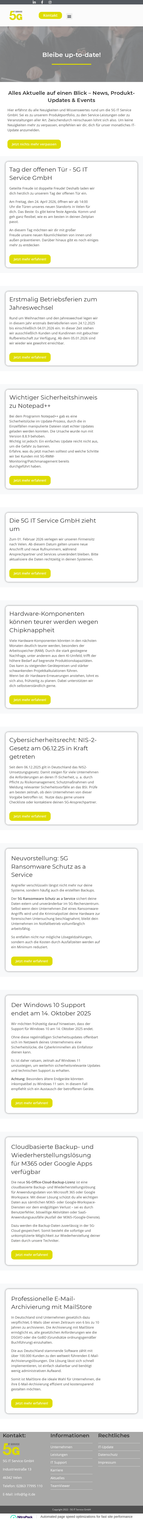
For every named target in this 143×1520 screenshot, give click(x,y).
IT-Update (105, 1447)
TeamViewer (60, 1485)
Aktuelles (57, 1478)
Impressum (107, 1462)
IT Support (58, 1462)
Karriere (56, 1470)
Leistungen (59, 1454)
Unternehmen (61, 1447)
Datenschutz (107, 1454)
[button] (69, 16)
